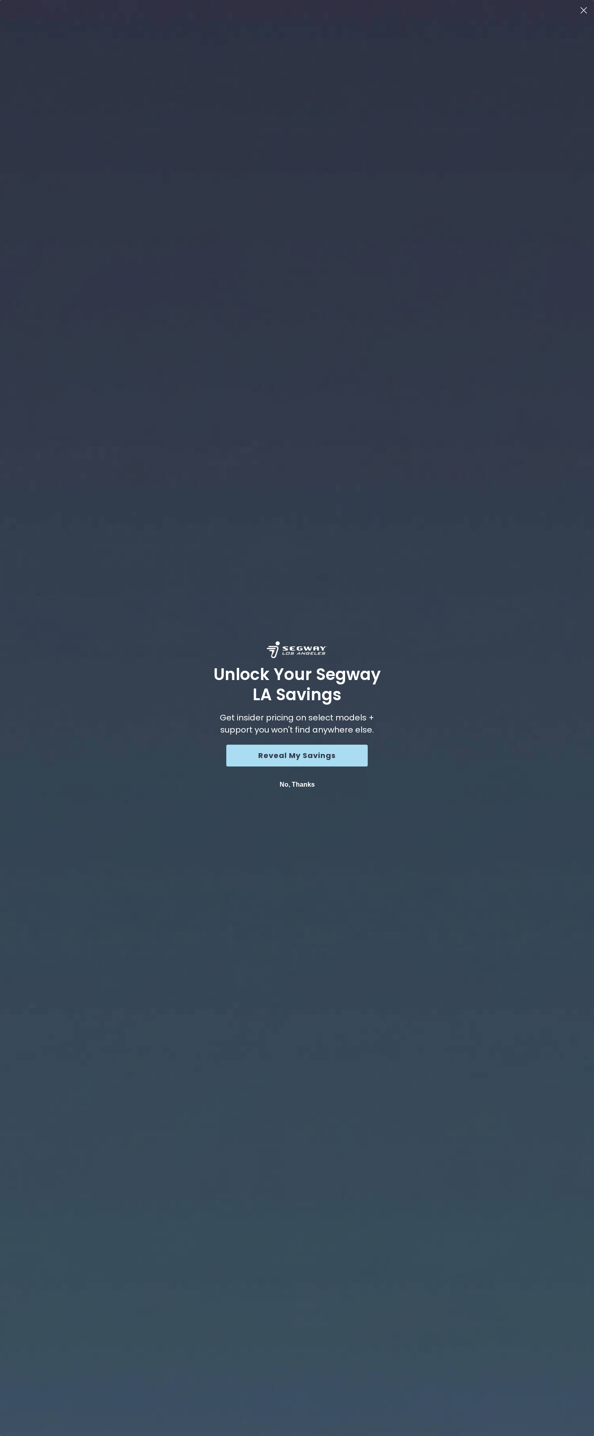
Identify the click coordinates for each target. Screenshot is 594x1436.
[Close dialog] (584, 10)
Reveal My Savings (297, 755)
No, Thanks (297, 784)
